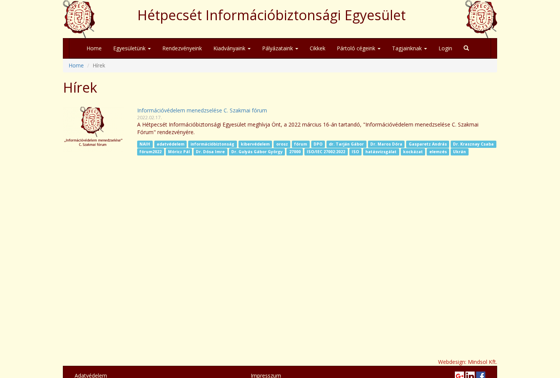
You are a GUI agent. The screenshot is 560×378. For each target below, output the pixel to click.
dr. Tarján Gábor (346, 144)
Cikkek (317, 48)
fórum (300, 144)
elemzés (438, 151)
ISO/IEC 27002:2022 (326, 151)
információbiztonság (212, 144)
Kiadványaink (230, 48)
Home (94, 48)
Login (445, 48)
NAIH (144, 144)
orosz (282, 144)
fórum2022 (150, 151)
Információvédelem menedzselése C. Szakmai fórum (202, 110)
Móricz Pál (179, 151)
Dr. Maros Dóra (386, 144)
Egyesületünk (130, 48)
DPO (318, 144)
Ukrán (459, 151)
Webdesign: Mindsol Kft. (467, 361)
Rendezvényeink (182, 48)
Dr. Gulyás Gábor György (257, 151)
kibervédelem (255, 144)
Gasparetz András (428, 144)
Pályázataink (278, 48)
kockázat (413, 151)
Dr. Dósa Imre (210, 151)
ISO (355, 151)
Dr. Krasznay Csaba (473, 144)
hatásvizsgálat (381, 151)
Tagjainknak (407, 48)
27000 (295, 151)
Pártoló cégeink (357, 48)
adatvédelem (170, 144)
